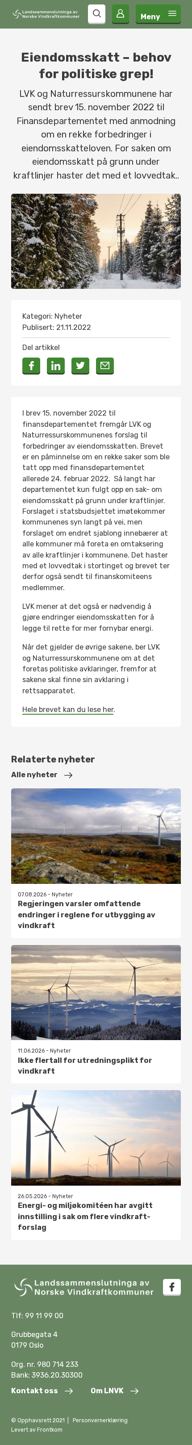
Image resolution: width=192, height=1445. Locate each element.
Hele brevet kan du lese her (67, 709)
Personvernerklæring (100, 1420)
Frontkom (50, 1430)
